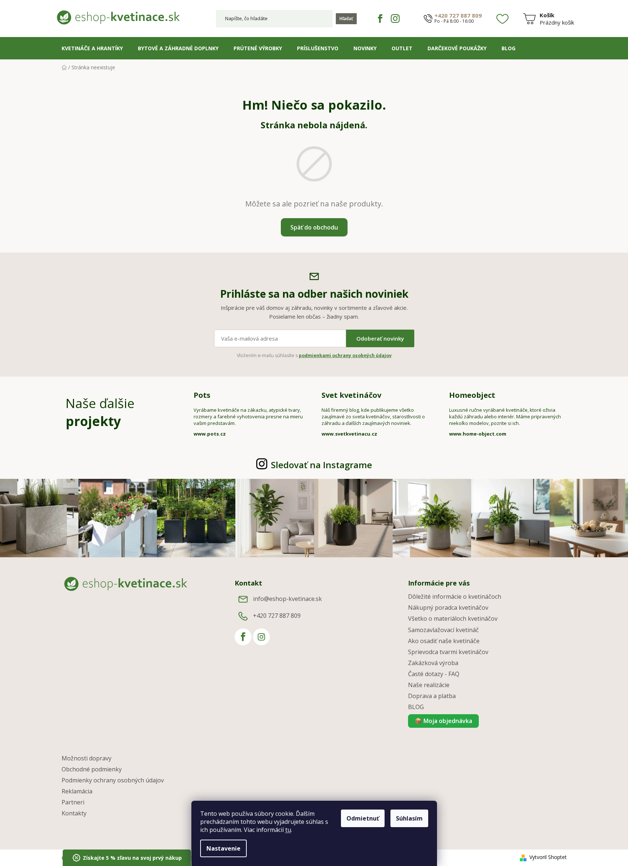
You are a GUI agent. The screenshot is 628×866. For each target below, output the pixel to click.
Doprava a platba (432, 696)
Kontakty (74, 813)
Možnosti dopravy (86, 758)
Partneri (73, 802)
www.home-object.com (477, 433)
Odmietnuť (362, 818)
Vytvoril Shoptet (548, 857)
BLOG (416, 707)
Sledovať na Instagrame (321, 465)
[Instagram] (395, 18)
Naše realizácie (428, 685)
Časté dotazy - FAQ (433, 674)
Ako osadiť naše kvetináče (444, 641)
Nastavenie (223, 848)
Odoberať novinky (380, 338)
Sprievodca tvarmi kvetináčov (448, 652)
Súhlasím (409, 818)
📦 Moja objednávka (443, 721)
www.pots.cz (210, 433)
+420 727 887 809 (458, 15)
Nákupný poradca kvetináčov (448, 607)
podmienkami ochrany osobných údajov (345, 355)
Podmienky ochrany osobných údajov (113, 780)
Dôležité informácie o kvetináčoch (454, 596)
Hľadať (346, 18)
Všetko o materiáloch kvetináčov (452, 618)
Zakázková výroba (433, 663)
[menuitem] (92, 48)
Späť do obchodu (314, 227)
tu (288, 830)
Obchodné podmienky (92, 769)
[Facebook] (380, 18)
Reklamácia (77, 791)
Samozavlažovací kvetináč (443, 630)
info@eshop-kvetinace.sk (287, 599)
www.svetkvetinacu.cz (349, 433)
